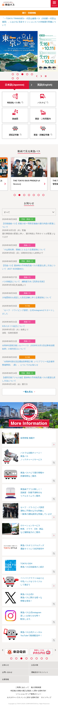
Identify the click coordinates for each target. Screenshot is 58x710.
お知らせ (5, 665)
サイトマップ (46, 697)
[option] (29, 51)
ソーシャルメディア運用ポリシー (28, 694)
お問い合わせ (7, 672)
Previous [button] (37, 76)
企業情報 (5, 679)
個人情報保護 (36, 687)
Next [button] (41, 76)
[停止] (45, 76)
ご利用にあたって (22, 687)
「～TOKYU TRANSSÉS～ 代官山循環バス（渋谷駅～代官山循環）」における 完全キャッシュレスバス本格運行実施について (29, 21)
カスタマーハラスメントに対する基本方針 (23, 697)
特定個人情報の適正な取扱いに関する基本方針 (28, 691)
